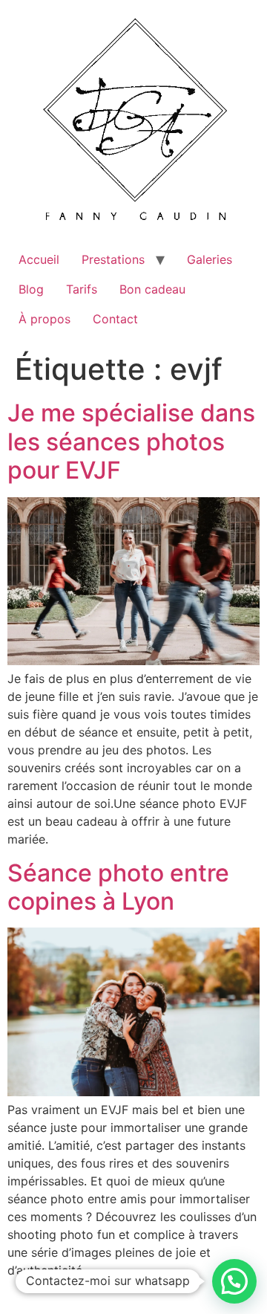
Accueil (39, 259)
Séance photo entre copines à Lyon (118, 887)
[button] (234, 1281)
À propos (44, 318)
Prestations (113, 259)
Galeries (209, 259)
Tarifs (81, 289)
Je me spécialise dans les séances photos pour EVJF (131, 441)
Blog (31, 289)
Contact (115, 318)
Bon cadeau (152, 289)
